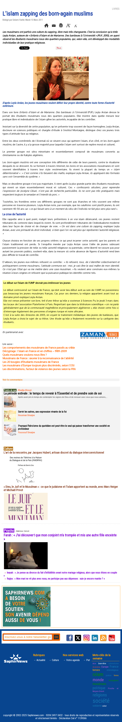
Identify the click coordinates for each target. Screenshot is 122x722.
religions (100, 695)
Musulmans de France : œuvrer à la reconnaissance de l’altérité (38, 358)
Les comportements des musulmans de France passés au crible (39, 347)
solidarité (97, 705)
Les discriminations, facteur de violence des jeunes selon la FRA (39, 369)
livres (116, 675)
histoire (96, 669)
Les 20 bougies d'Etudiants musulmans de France (31, 361)
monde (98, 679)
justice (109, 675)
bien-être (102, 663)
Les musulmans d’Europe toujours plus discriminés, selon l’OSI (39, 365)
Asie (94, 663)
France (114, 666)
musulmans (99, 684)
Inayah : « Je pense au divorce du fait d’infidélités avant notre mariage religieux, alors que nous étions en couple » (60, 574)
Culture (55, 660)
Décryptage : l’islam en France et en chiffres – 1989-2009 (35, 351)
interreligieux (113, 670)
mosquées (114, 680)
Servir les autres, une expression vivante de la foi (42, 411)
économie (96, 667)
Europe (104, 666)
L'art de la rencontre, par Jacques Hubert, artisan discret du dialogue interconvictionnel (54, 452)
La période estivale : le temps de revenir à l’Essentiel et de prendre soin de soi (53, 393)
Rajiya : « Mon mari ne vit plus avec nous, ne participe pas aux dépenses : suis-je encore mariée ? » (56, 578)
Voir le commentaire (12, 380)
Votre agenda (73, 660)
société (101, 701)
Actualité (40, 660)
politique (99, 688)
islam (98, 674)
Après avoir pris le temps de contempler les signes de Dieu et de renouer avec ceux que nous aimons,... (62, 397)
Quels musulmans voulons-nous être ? (25, 354)
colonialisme (113, 663)
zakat (104, 706)
